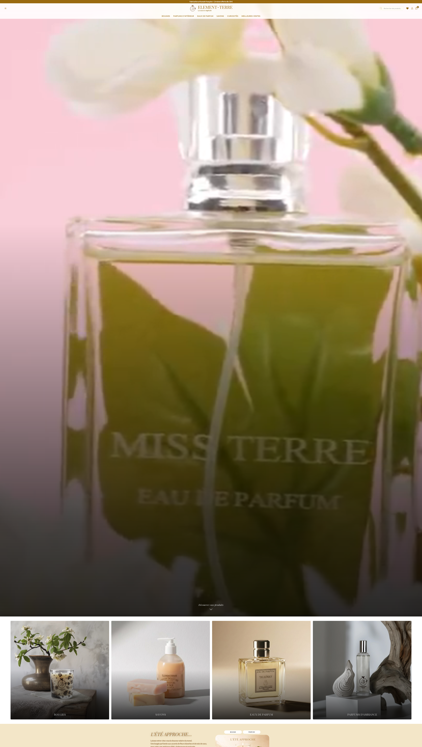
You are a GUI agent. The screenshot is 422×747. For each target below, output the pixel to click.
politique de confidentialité (207, 397)
